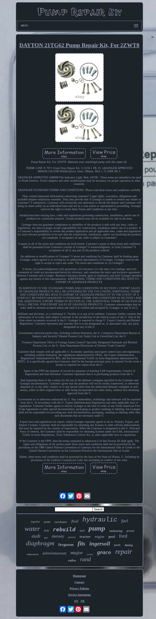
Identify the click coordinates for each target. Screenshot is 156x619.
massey (58, 536)
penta (47, 521)
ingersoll (99, 543)
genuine (72, 537)
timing (129, 545)
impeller (35, 521)
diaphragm (40, 543)
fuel (124, 520)
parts (117, 545)
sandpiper (60, 522)
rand (85, 559)
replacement (32, 554)
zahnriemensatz (54, 553)
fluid (74, 521)
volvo (72, 560)
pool (111, 537)
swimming (115, 530)
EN (76, 601)
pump (97, 528)
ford (123, 536)
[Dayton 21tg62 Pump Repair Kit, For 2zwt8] (79, 78)
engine (99, 536)
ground (130, 530)
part (46, 538)
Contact (79, 582)
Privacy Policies (79, 588)
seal (82, 530)
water (32, 528)
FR (82, 601)
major (76, 552)
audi (36, 536)
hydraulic (99, 520)
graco (104, 552)
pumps (90, 554)
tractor (85, 537)
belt (46, 530)
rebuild (64, 529)
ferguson (66, 544)
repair (123, 551)
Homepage (79, 575)
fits (81, 543)
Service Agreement (79, 594)
